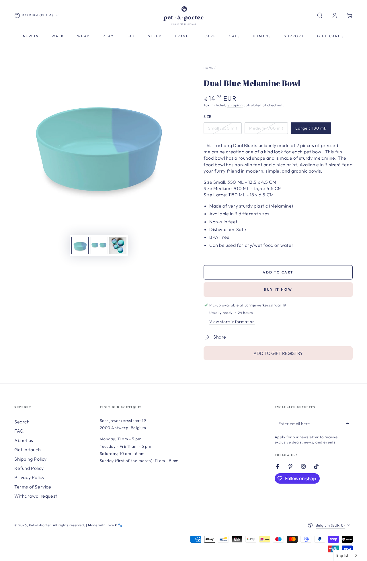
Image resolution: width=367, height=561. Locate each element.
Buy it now (278, 289)
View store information (232, 321)
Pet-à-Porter (40, 525)
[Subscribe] (349, 423)
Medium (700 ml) (266, 128)
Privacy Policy (29, 477)
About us (23, 440)
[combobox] (347, 555)
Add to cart (278, 272)
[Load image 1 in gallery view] (80, 245)
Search (22, 422)
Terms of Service (32, 487)
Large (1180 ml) (311, 128)
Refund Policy (29, 468)
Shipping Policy (30, 459)
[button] (319, 15)
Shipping (235, 105)
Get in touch (27, 449)
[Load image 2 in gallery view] (99, 245)
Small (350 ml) (222, 128)
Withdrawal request (35, 496)
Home (208, 68)
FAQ (19, 431)
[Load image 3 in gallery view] (117, 245)
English (343, 555)
